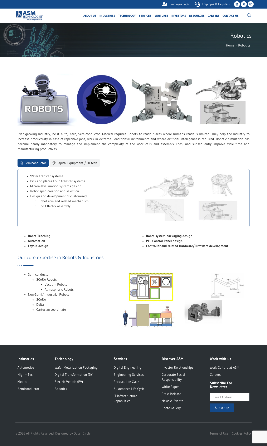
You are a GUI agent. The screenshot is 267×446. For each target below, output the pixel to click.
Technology (127, 16)
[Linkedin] (237, 4)
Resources (197, 16)
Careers (213, 16)
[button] (249, 15)
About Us (89, 16)
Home (230, 45)
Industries (107, 16)
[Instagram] (251, 4)
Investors (178, 16)
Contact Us (231, 16)
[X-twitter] (244, 4)
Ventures (161, 16)
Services (145, 16)
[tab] (33, 163)
